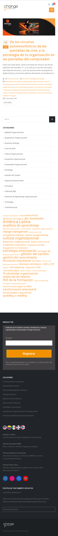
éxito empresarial (21, 87)
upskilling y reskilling (15, 295)
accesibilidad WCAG (29, 215)
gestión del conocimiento (20, 257)
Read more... (8, 102)
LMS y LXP (48, 264)
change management (15, 231)
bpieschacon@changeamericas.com (32, 502)
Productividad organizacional (20, 273)
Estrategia (40, 79)
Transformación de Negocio (13, 382)
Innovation (9, 186)
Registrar (29, 353)
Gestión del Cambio (12, 175)
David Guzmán (13, 79)
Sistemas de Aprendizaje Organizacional (21, 197)
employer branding (35, 245)
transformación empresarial (19, 289)
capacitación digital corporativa (42, 229)
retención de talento (16, 276)
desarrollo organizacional (16, 241)
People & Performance (11, 386)
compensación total (35, 232)
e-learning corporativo (14, 244)
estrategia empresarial (19, 250)
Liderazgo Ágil (10, 191)
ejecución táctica (37, 84)
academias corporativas (11, 216)
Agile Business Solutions (12, 399)
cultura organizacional (21, 238)
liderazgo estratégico (30, 264)
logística (5, 268)
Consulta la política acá (12, 492)
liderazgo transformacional (39, 90)
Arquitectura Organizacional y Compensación (20, 411)
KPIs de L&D (46, 261)
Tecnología (9, 202)
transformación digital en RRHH (17, 286)
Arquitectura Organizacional (16, 138)
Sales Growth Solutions (11, 403)
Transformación (11, 207)
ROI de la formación (18, 280)
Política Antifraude (11, 509)
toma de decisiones (44, 93)
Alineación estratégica (13, 81)
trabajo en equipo (9, 96)
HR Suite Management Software (15, 390)
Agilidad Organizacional (14, 132)
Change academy (9, 394)
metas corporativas (10, 93)
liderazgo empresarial (20, 90)
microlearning (17, 267)
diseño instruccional (40, 242)
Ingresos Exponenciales (14, 181)
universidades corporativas (17, 292)
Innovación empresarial (17, 260)
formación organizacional (11, 255)
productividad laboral (39, 271)
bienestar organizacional (11, 229)
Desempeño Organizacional (16, 165)
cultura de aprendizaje (36, 235)
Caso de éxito (10, 149)
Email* (9, 338)
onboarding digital (11, 270)
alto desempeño (34, 218)
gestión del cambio (36, 87)
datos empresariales (22, 84)
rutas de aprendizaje (41, 281)
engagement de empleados (15, 248)
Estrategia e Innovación (12, 407)
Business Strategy (29, 79)
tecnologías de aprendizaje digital (14, 284)
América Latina (17, 221)
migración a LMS (33, 267)
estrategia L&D (44, 251)
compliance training (13, 235)
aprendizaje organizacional (33, 81)
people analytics (25, 271)
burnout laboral (26, 229)
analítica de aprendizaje (21, 225)
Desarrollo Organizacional (15, 159)
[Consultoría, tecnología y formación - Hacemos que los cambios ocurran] (10, 8)
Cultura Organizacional (14, 154)
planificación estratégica (27, 93)
